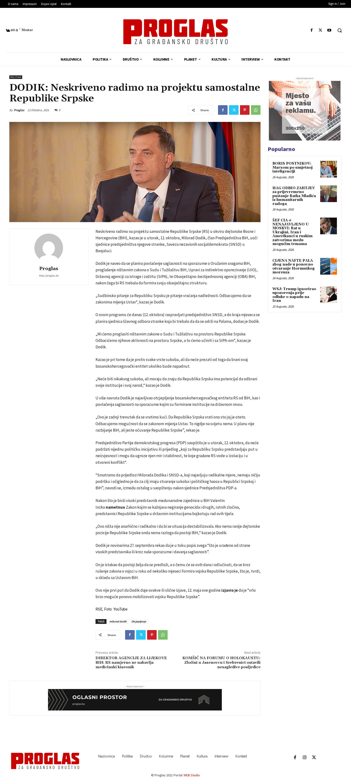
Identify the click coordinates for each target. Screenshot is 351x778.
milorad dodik (118, 621)
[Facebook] (311, 30)
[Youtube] (329, 30)
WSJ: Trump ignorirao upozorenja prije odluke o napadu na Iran (294, 295)
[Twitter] (320, 30)
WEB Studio (192, 775)
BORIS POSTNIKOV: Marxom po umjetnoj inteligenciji (292, 167)
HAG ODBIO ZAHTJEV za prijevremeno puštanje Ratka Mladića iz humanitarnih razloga (294, 196)
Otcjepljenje (138, 621)
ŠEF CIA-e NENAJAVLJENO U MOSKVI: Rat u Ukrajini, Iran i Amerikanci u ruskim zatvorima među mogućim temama (292, 232)
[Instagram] (304, 757)
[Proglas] (176, 32)
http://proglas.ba (48, 275)
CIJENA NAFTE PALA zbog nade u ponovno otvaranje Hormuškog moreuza (293, 266)
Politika (15, 77)
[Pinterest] (245, 110)
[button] (339, 30)
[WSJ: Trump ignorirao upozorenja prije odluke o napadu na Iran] (328, 294)
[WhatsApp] (256, 110)
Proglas (19, 110)
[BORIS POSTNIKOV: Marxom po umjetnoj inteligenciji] (328, 169)
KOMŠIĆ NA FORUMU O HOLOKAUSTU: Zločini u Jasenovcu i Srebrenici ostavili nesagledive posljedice (221, 662)
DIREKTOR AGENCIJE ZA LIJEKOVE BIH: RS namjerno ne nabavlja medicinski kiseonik (131, 662)
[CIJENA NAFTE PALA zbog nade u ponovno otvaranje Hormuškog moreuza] (328, 266)
